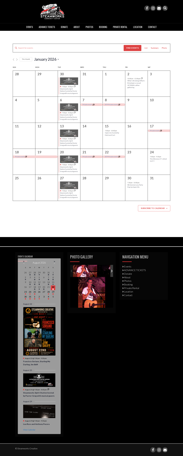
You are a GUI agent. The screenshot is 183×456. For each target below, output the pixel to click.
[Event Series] (75, 86)
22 (107, 152)
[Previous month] (13, 59)
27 (62, 178)
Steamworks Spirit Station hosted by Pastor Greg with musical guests (69, 91)
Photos (89, 27)
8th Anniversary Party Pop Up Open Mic (135, 186)
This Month (26, 59)
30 (62, 74)
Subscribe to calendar (153, 208)
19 (39, 152)
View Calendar (29, 430)
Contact (152, 27)
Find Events (132, 48)
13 (62, 126)
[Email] (159, 8)
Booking (103, 27)
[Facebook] (147, 8)
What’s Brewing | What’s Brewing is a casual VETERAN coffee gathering (136, 84)
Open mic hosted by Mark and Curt (112, 134)
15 (107, 126)
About (77, 27)
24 (152, 152)
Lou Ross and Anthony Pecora (36, 424)
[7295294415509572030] (110, 271)
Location (137, 27)
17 (152, 126)
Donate (64, 27)
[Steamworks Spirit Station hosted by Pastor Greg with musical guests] (69, 81)
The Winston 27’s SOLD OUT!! (158, 160)
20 (62, 152)
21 (84, 152)
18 (17, 152)
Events (29, 27)
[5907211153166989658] (85, 271)
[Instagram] (153, 8)
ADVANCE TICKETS (47, 27)
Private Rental (120, 27)
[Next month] (17, 59)
